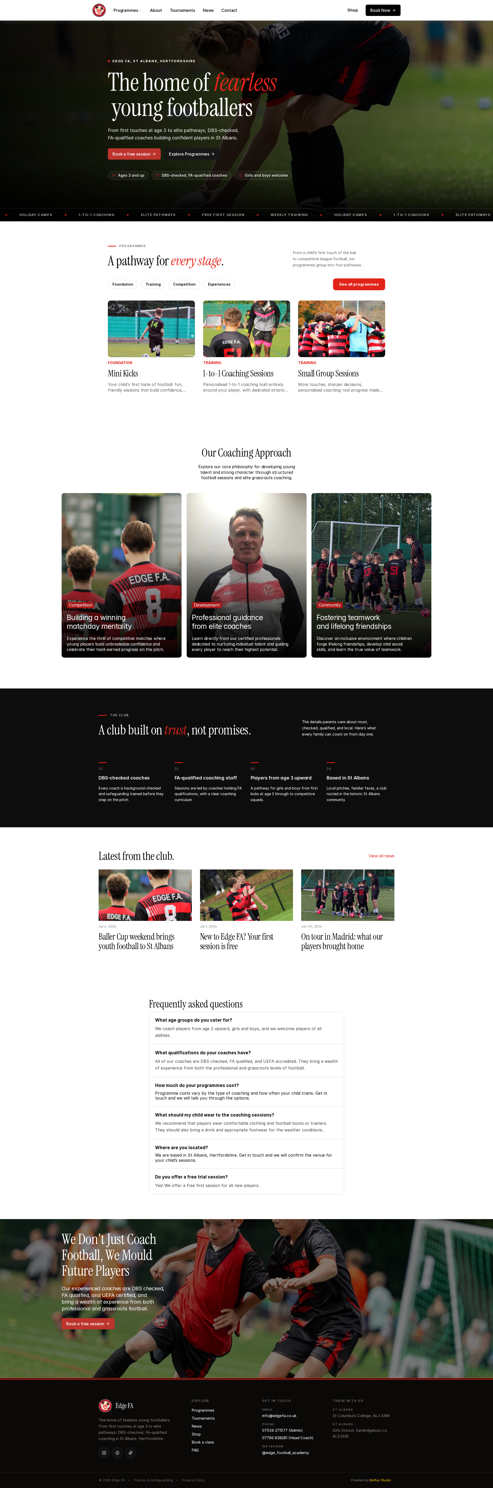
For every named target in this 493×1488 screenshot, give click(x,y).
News (208, 10)
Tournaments (182, 10)
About (156, 10)
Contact (229, 10)
